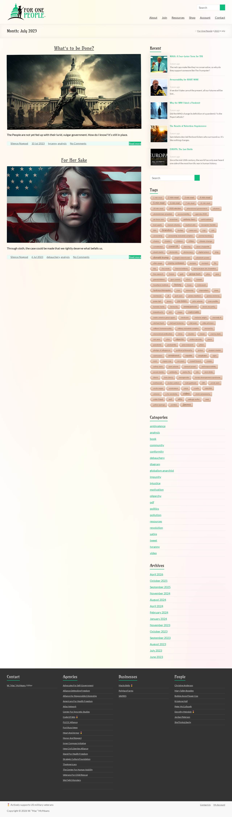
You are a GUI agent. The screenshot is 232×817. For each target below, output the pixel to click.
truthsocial (157, 383)
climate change (206, 241)
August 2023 (158, 644)
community (157, 445)
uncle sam (215, 383)
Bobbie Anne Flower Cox (186, 696)
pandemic (157, 345)
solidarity (173, 372)
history (177, 284)
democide (173, 252)
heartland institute (160, 285)
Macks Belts (124, 685)
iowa (216, 290)
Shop (192, 17)
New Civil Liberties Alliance (75, 748)
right (214, 356)
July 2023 (156, 650)
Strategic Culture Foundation (76, 759)
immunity (189, 290)
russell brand (195, 361)
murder (191, 334)
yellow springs (159, 405)
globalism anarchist (162, 470)
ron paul (180, 361)
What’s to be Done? (74, 48)
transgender (184, 377)
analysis (62, 143)
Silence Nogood (19, 143)
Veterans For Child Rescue (75, 774)
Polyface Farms (126, 690)
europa (193, 263)
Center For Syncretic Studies (76, 711)
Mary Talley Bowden (184, 690)
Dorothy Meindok (183, 711)
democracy (188, 252)
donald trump (161, 257)
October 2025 (158, 580)
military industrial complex (188, 328)
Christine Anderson (184, 685)
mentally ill (217, 318)
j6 (168, 296)
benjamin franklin (209, 225)
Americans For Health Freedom (78, 701)
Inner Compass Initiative (74, 743)
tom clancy (168, 377)
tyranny (52, 143)
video (186, 393)
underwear (173, 388)
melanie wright (201, 318)
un (203, 382)
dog (216, 252)
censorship (157, 236)
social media (158, 372)
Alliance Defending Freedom (76, 690)
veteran (156, 394)
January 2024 (158, 618)
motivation (157, 489)
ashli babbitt (206, 219)
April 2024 (156, 606)
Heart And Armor (71, 732)
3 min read (189, 197)
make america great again (164, 318)
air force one (158, 219)
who (180, 399)
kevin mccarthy (209, 307)
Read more (135, 143)
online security (196, 339)
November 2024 (160, 593)
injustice (155, 483)
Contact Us (205, 804)
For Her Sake (74, 160)
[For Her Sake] (74, 168)
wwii (207, 399)
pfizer (201, 345)
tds (197, 372)
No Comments (78, 143)
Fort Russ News (70, 727)
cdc (213, 230)
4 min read (205, 197)
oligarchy (180, 339)
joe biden (182, 301)
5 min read (158, 203)
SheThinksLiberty (183, 722)
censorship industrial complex (180, 236)
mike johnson (208, 323)
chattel (167, 241)
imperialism (203, 290)
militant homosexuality (162, 328)
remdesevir (173, 355)
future (171, 274)
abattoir (216, 209)
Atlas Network (69, 706)
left (170, 312)
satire (153, 534)
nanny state (216, 334)
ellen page (157, 263)
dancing (187, 247)
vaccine (208, 388)
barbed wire (191, 225)
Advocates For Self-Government (78, 685)
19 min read (158, 209)
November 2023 (160, 625)
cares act (193, 230)
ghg (208, 274)
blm (154, 230)
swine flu (186, 372)
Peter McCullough (183, 706)
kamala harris (158, 307)
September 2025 (160, 587)
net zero (156, 339)
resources (156, 521)
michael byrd (158, 323)
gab (181, 274)
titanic (155, 377)
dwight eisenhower (182, 258)
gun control (175, 279)
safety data (158, 367)
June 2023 (156, 656)
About (153, 17)
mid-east (193, 323)
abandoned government (197, 209)
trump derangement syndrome (207, 377)
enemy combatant (176, 263)
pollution (155, 515)
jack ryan (179, 296)
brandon (167, 230)
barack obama (174, 225)
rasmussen (157, 356)
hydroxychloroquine (162, 290)
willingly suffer (194, 399)
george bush (194, 274)
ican (178, 290)
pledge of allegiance (161, 350)
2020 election (175, 208)
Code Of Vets (69, 717)
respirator (202, 355)
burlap (180, 230)
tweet (153, 540)
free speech (158, 274)
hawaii (199, 279)
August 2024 (158, 599)
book (153, 438)
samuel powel (190, 367)
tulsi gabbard (190, 383)
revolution (156, 527)
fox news (165, 269)
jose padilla (213, 301)
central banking (205, 236)
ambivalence (157, 426)
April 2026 (156, 574)
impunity (155, 477)
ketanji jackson (190, 306)
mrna (180, 334)
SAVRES (122, 696)
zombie (174, 405)
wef (170, 399)
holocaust (202, 285)
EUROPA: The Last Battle (181, 149)
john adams (197, 301)
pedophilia (171, 345)
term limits (209, 372)
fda (154, 269)
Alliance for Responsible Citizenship (80, 696)
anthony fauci (189, 219)
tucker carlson (173, 383)
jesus (169, 301)
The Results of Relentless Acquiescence (188, 126)
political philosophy (184, 350)
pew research (187, 345)
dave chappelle (202, 247)
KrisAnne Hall (181, 701)
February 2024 (159, 612)
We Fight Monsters (72, 780)
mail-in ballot (193, 312)
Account (205, 17)
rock (155, 361)
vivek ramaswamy (203, 394)
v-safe (196, 388)
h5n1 (188, 279)
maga (180, 312)
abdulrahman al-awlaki (162, 214)
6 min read (175, 203)
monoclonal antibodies (162, 334)
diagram (155, 464)
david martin (158, 252)
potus (200, 350)
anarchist (173, 219)
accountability (183, 214)
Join (164, 17)
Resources (178, 17)
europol (205, 263)
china (191, 241)
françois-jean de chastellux (205, 269)
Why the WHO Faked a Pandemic (185, 102)
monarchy (209, 328)
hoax (189, 285)
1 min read (157, 198)
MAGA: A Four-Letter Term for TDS (186, 56)
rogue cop (167, 361)
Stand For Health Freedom (75, 753)
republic (188, 355)
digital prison (204, 252)
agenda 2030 (201, 214)
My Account (219, 804)
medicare (185, 318)
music (202, 334)
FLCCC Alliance (70, 722)
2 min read (173, 197)
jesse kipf (157, 301)
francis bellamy (181, 269)
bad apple (157, 225)
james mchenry (213, 296)
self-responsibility (209, 367)
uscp (186, 388)
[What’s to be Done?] (74, 56)
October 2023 (158, 631)
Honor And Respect (72, 738)
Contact (220, 17)
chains (156, 241)
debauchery (53, 256)
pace (210, 339)
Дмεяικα (187, 404)
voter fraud (158, 399)
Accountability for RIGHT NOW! (184, 79)
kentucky (174, 307)
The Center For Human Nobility (78, 769)
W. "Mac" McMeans (16, 685)
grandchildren (159, 279)
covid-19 (173, 246)
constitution (158, 247)
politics (154, 508)
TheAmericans (70, 764)
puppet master (215, 350)
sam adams (173, 367)
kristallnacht (158, 312)
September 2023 (160, 637)
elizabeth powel (202, 258)
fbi (215, 263)
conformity (157, 451)
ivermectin (157, 296)
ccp (204, 230)
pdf (152, 502)
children (179, 241)
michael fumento (177, 323)
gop (217, 274)
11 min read (205, 203)
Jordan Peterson (182, 717)
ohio (168, 339)
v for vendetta (171, 394)
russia (209, 361)
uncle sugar (158, 388)
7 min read (190, 203)
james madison (194, 296)
